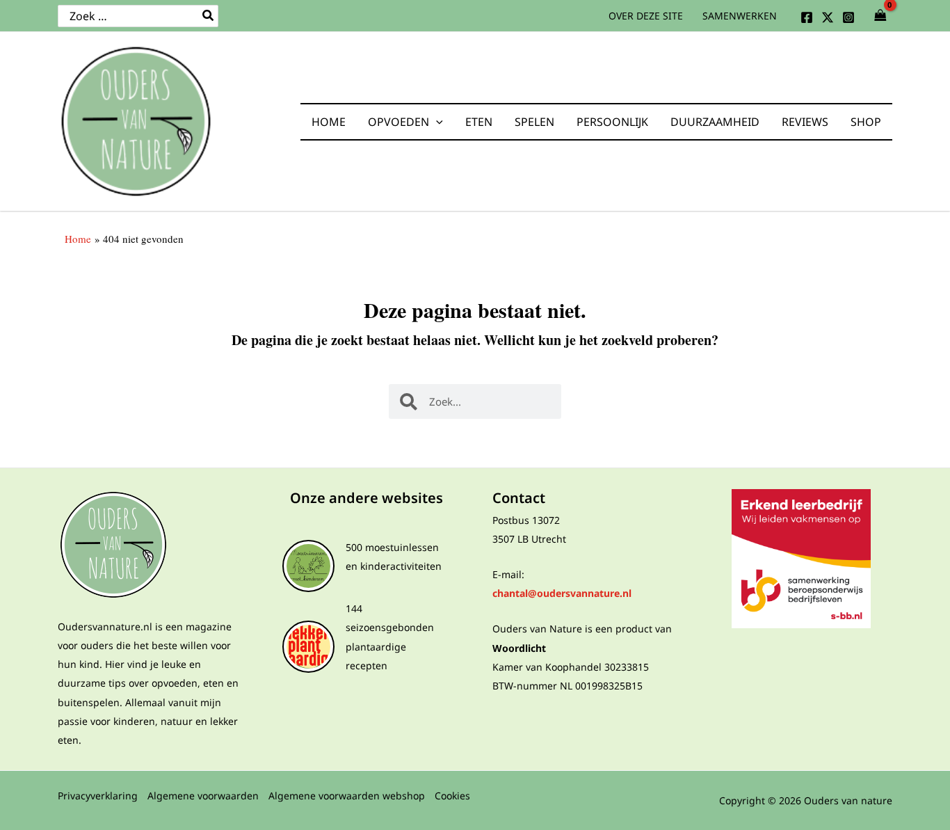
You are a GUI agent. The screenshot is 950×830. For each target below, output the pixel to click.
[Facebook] (806, 17)
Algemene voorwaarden (203, 795)
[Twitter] (827, 17)
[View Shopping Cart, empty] (880, 16)
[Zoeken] (209, 16)
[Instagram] (848, 17)
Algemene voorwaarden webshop (346, 795)
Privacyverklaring (98, 795)
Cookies (452, 795)
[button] (436, 121)
